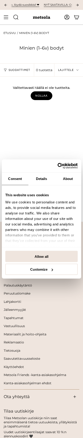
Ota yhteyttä (17, 396)
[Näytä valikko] (6, 17)
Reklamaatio (14, 342)
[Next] (77, 5)
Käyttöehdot (14, 367)
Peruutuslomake (17, 293)
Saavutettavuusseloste (22, 359)
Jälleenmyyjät (15, 310)
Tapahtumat (14, 318)
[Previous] (6, 5)
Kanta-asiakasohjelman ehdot (27, 383)
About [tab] (68, 178)
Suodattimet (19, 70)
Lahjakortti (12, 302)
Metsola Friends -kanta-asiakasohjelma (35, 375)
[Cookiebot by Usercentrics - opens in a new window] (58, 166)
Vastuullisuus (14, 326)
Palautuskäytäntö (18, 285)
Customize (38, 269)
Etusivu (9, 33)
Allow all (41, 256)
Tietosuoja (12, 350)
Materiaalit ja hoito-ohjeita (25, 334)
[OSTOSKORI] (76, 17)
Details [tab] (41, 178)
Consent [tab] (15, 178)
